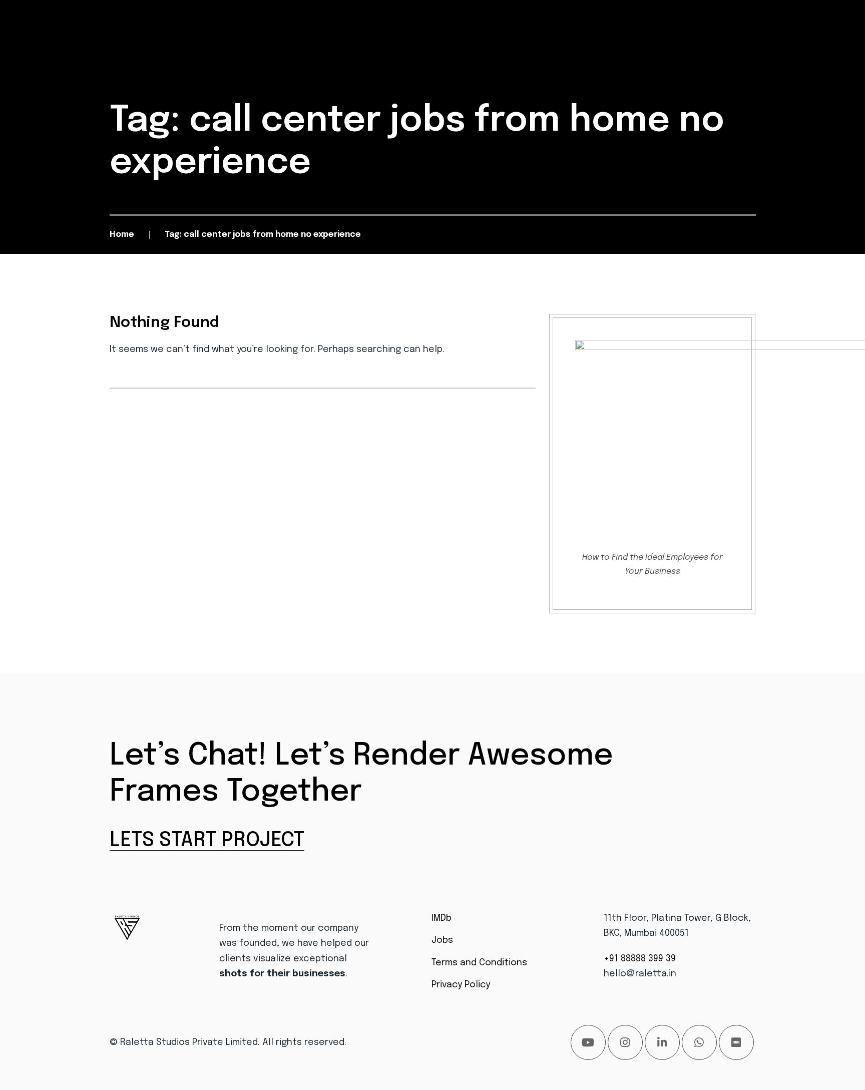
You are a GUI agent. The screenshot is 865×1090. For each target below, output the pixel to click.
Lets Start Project (207, 840)
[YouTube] (588, 1042)
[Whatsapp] (699, 1042)
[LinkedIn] (662, 1042)
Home (122, 234)
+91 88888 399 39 (640, 958)
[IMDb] (736, 1042)
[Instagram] (625, 1042)
